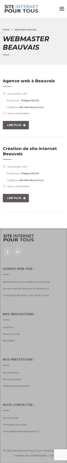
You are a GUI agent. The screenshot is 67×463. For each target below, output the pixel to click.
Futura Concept (11, 334)
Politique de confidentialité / (31, 455)
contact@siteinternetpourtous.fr (21, 431)
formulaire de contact (15, 424)
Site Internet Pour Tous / (28, 450)
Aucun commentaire (18, 113)
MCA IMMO (9, 340)
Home (6, 29)
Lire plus (14, 125)
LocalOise (8, 327)
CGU (51, 455)
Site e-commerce (12, 379)
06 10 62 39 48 (10, 418)
